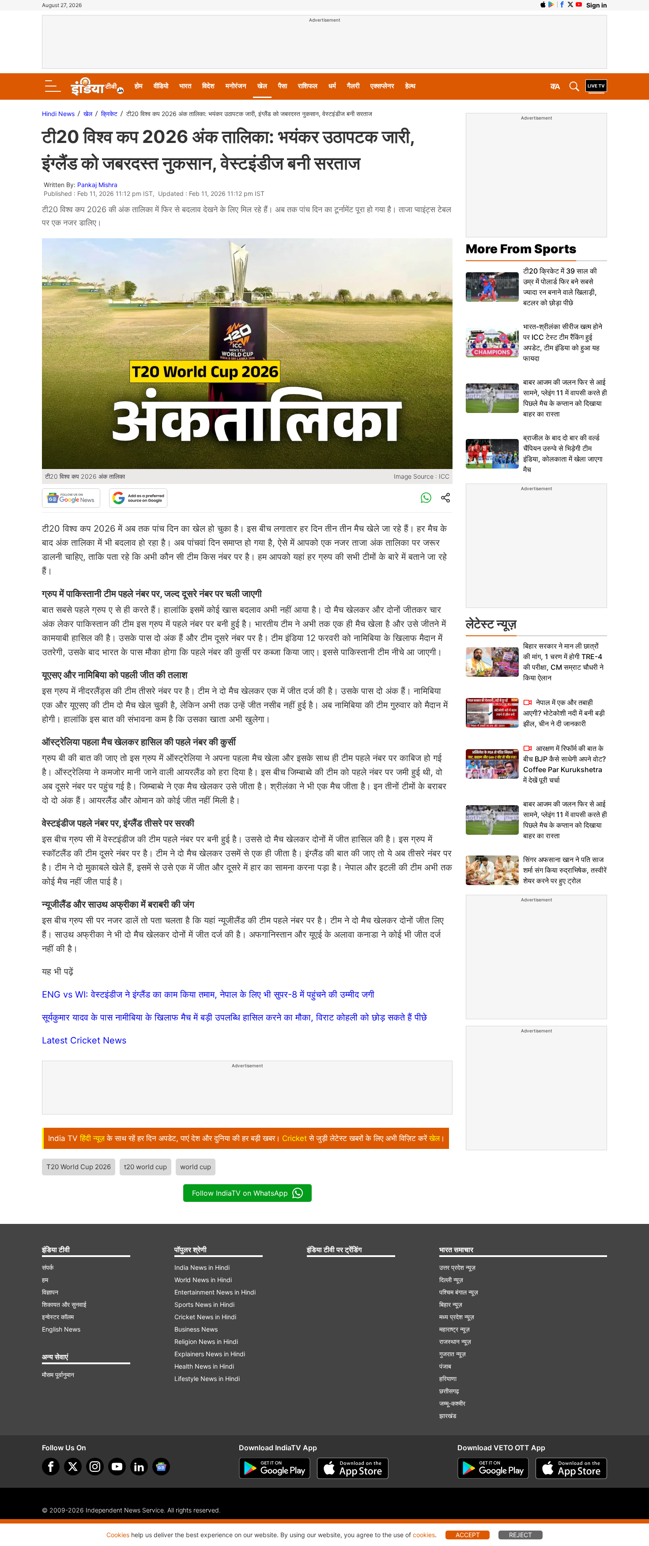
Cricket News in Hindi (205, 1317)
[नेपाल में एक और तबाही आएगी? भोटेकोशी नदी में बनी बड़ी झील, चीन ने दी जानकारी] (492, 713)
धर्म (332, 86)
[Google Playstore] (274, 1468)
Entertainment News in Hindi (215, 1292)
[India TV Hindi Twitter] (570, 4)
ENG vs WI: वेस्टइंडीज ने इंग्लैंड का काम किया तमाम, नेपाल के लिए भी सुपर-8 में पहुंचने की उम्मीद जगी (208, 994)
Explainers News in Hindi (209, 1354)
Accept (468, 1534)
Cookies (117, 1534)
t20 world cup (145, 1167)
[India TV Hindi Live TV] (596, 86)
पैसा (282, 86)
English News (61, 1329)
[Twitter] (73, 1466)
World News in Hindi (203, 1279)
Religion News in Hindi (206, 1341)
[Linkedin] (139, 1466)
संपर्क (47, 1267)
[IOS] (543, 4)
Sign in (596, 5)
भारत (185, 86)
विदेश (208, 86)
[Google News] (71, 498)
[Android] (551, 4)
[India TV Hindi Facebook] (562, 4)
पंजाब (445, 1366)
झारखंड (448, 1415)
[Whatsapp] (426, 498)
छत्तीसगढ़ (449, 1391)
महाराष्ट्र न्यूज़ (454, 1329)
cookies (424, 1534)
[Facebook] (51, 1466)
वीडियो (161, 86)
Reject (520, 1534)
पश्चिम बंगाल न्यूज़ (458, 1292)
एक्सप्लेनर (382, 86)
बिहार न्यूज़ (450, 1304)
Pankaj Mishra (97, 184)
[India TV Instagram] (95, 1466)
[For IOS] (571, 1468)
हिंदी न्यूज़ (92, 1138)
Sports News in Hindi (204, 1304)
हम (45, 1279)
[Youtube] (117, 1466)
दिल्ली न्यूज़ (451, 1279)
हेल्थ (410, 86)
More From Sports (521, 248)
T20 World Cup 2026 (78, 1167)
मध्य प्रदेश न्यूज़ (456, 1317)
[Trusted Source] (138, 498)
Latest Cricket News (84, 1040)
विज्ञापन (50, 1292)
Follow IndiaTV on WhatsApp (240, 1193)
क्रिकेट (109, 113)
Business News (196, 1329)
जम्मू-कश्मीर (452, 1403)
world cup (195, 1167)
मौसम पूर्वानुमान (58, 1374)
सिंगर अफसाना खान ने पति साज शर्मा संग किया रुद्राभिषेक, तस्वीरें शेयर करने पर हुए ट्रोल (565, 870)
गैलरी (353, 86)
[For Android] (493, 1468)
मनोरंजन (236, 86)
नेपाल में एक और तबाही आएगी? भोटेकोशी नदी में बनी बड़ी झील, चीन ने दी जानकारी (564, 713)
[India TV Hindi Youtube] (579, 4)
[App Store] (353, 1468)
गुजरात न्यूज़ (452, 1354)
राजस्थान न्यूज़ (455, 1341)
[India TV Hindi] (97, 86)
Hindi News (58, 113)
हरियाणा (448, 1378)
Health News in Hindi (204, 1366)
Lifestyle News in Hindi (207, 1378)
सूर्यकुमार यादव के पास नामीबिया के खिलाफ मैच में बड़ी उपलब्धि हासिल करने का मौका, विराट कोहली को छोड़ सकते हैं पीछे (234, 1017)
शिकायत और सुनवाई (64, 1304)
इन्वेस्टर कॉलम (58, 1317)
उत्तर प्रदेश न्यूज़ (457, 1267)
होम (139, 86)
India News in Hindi (202, 1267)
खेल (262, 86)
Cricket (294, 1138)
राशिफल (307, 86)
